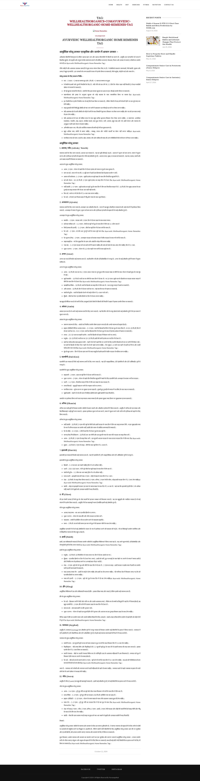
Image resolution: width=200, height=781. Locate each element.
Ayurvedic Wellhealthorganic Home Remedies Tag (100, 41)
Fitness (146, 5)
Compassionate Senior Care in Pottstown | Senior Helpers (163, 67)
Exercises (136, 5)
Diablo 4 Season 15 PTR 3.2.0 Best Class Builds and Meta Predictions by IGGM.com (162, 25)
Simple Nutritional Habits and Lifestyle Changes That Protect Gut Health (171, 40)
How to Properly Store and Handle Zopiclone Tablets (160, 55)
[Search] (180, 4)
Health (119, 5)
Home (111, 5)
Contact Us (168, 5)
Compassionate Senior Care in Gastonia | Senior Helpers (163, 78)
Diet (127, 5)
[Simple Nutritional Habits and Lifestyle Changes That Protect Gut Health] (153, 41)
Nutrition (156, 5)
